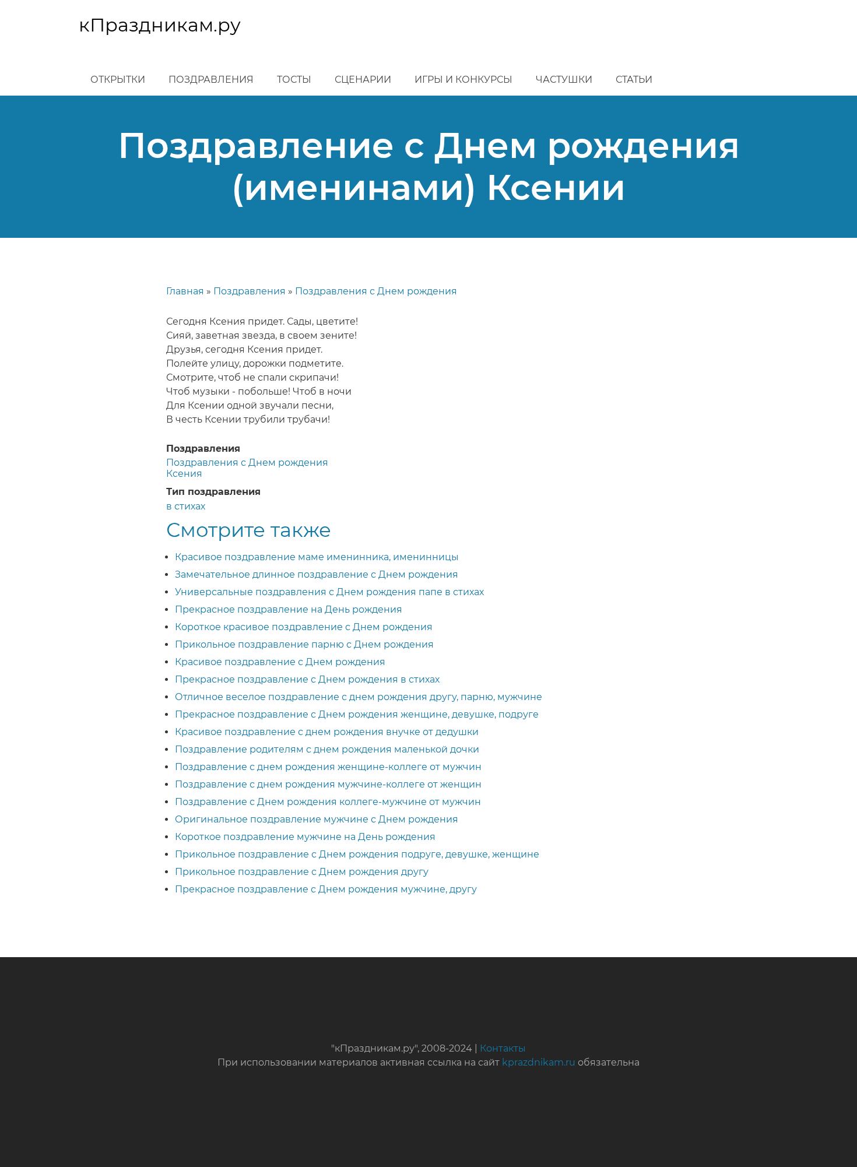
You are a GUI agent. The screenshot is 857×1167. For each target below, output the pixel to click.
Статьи (634, 79)
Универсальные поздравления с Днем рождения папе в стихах (329, 591)
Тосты (294, 79)
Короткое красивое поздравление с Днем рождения (304, 626)
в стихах (185, 506)
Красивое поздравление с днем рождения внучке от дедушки (327, 731)
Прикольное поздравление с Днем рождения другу (301, 871)
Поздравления (211, 79)
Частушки (564, 79)
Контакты (503, 1048)
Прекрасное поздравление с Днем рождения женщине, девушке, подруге (357, 714)
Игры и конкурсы (463, 79)
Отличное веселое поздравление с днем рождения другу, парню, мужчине (358, 696)
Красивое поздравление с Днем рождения (280, 661)
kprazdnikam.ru (538, 1062)
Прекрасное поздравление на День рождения (288, 609)
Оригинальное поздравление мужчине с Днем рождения (316, 819)
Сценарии (363, 79)
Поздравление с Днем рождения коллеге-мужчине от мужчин (328, 801)
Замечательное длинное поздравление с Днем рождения (316, 574)
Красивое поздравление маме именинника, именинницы (317, 557)
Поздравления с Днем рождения (376, 291)
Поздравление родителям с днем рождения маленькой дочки (327, 749)
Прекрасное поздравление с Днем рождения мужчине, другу (326, 889)
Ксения (184, 473)
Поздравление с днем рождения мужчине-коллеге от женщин (328, 784)
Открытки (117, 79)
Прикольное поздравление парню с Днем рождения (304, 644)
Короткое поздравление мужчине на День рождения (305, 836)
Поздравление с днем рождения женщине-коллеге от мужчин (328, 766)
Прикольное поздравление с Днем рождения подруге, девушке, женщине (357, 854)
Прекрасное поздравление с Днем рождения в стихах (307, 679)
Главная (185, 291)
